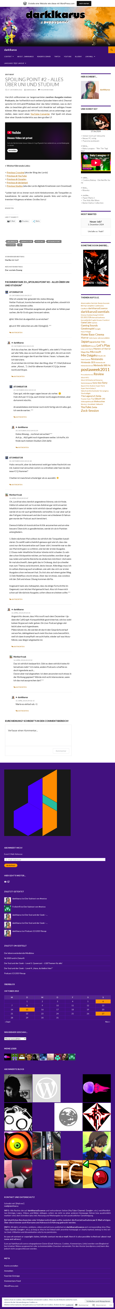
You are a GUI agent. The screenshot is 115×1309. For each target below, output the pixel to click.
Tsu (92, 399)
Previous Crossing (15, 172)
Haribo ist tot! (14, 258)
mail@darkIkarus (11, 1206)
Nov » (107, 1022)
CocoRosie (84, 308)
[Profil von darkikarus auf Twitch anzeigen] (8, 882)
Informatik (12, 241)
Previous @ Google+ (17, 179)
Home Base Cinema (92, 334)
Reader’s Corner (44, 56)
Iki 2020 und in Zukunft (14, 958)
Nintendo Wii (100, 365)
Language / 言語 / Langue (14, 63)
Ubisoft (98, 399)
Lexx (82, 349)
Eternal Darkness (98, 317)
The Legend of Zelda (91, 396)
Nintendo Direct (87, 366)
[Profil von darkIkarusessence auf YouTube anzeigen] (5, 882)
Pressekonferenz (87, 374)
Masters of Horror (102, 349)
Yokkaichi (99, 404)
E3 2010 (100, 315)
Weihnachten (99, 401)
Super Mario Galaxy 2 (88, 388)
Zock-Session (90, 410)
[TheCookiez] (68, 1174)
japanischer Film (97, 342)
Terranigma (104, 391)
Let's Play (103, 345)
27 (103, 1013)
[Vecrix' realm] (18, 1174)
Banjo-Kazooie (103, 303)
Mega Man (85, 352)
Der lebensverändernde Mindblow (19, 953)
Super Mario (100, 386)
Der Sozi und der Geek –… (36, 915)
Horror (85, 337)
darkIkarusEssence (97, 308)
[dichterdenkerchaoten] (47, 1146)
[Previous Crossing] (97, 1174)
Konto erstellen (11, 1266)
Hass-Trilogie (86, 332)
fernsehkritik (86, 320)
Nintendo (97, 359)
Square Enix (85, 386)
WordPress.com (11, 1286)
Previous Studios (15, 186)
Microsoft (95, 351)
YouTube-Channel (77, 1210)
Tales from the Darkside (90, 391)
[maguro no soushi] (97, 1088)
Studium (11, 245)
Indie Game (93, 338)
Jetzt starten (84, 3)
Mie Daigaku (89, 355)
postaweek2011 (95, 369)
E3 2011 (84, 317)
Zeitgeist (9, 74)
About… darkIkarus (25, 56)
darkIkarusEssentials (95, 311)
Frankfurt (106, 320)
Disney (83, 315)
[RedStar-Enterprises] (97, 1117)
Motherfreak (15, 495)
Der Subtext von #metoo (36, 898)
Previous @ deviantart (17, 182)
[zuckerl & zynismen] (97, 1146)
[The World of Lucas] (68, 1117)
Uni (20, 245)
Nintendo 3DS (88, 362)
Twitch (57, 56)
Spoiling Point (54, 241)
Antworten (17, 332)
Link (86, 349)
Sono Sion (97, 383)
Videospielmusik (87, 401)
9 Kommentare (46, 90)
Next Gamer (85, 359)
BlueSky (78, 56)
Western (84, 404)
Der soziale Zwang (14, 268)
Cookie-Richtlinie (72, 1305)
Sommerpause (86, 383)
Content (8, 56)
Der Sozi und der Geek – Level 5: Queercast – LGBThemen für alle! (33, 963)
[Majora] (18, 1146)
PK (109, 365)
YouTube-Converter (40, 114)
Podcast (40, 241)
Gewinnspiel (87, 328)
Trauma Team (86, 399)
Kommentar (61, 751)
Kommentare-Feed (12, 1281)
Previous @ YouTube (17, 175)
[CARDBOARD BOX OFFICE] (47, 1088)
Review (99, 374)
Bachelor (94, 303)
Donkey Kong (92, 315)
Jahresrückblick (104, 338)
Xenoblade (91, 404)
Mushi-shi (102, 356)
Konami (93, 346)
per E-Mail (97, 1220)
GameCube (86, 322)
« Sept (7, 1022)
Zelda (94, 407)
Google (98, 329)
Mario (90, 349)
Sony (104, 382)
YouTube (67, 56)
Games (94, 323)
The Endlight (85, 393)
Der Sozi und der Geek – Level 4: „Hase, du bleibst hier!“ (28, 968)
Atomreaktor (86, 303)
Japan (85, 341)
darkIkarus (10, 49)
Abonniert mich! (13, 848)
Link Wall (89, 56)
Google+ (89, 1210)
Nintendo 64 (100, 362)
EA (89, 317)
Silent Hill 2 (85, 377)
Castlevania (99, 306)
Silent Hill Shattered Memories (92, 380)
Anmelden (8, 1271)
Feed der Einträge (12, 1276)
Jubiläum (86, 345)
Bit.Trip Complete (87, 306)
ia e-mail (63, 1236)
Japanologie (26, 241)
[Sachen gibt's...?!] (18, 1117)
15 (27, 1009)
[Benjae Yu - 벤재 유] (18, 1088)
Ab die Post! (10, 865)
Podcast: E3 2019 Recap (35, 931)
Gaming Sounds (89, 325)
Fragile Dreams (96, 320)
